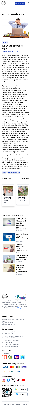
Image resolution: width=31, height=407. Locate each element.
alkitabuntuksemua (14, 172)
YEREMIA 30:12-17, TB (10, 51)
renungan (5, 42)
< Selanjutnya (6, 179)
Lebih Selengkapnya (19, 308)
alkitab (4, 172)
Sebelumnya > (24, 179)
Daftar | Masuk (19, 3)
